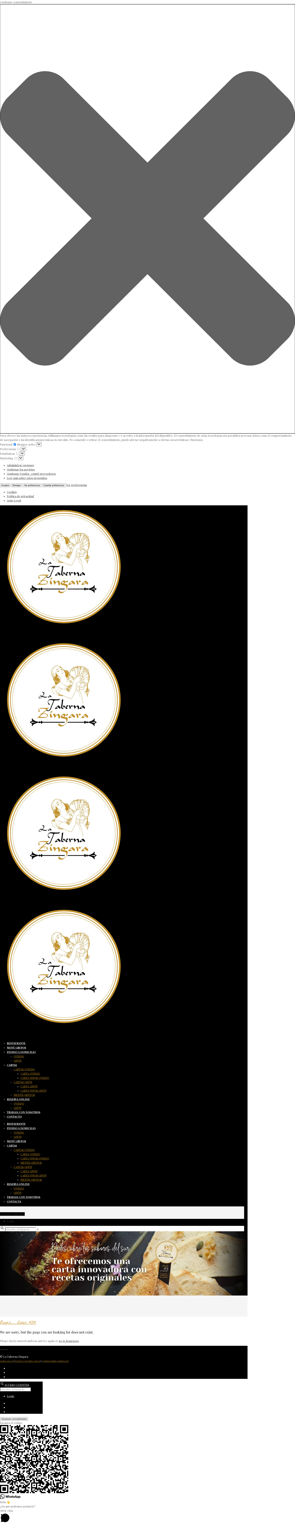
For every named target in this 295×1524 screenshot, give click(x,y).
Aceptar (5, 485)
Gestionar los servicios (21, 469)
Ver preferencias (32, 485)
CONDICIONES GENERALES (55, 1361)
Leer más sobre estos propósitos (27, 478)
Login (10, 1221)
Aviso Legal (14, 500)
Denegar (16, 485)
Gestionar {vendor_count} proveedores (31, 474)
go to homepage (69, 1341)
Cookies (12, 492)
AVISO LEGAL (6, 1361)
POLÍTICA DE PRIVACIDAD (27, 1361)
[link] (38, 1229)
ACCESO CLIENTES (12, 1214)
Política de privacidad (20, 496)
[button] (147, 218)
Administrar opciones (20, 465)
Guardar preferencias (54, 485)
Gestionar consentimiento (14, 1419)
